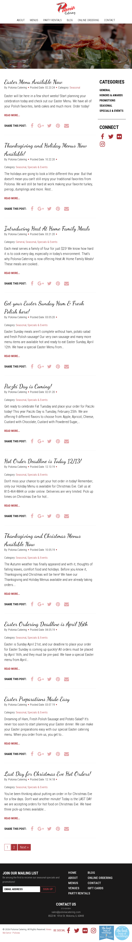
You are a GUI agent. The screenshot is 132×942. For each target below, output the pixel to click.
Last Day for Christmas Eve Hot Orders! (47, 773)
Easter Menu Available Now (33, 81)
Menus (34, 20)
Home (72, 873)
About (21, 20)
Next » (24, 847)
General (20, 242)
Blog (70, 20)
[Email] (66, 126)
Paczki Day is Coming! (28, 386)
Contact (109, 20)
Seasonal (75, 87)
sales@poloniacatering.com (66, 912)
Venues (73, 888)
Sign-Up (48, 889)
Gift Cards (95, 888)
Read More (11, 115)
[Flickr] (119, 137)
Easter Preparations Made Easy (37, 699)
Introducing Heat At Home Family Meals (47, 228)
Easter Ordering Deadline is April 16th (46, 624)
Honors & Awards (111, 95)
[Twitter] (49, 126)
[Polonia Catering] (66, 8)
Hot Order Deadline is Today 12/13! (42, 461)
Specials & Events (38, 167)
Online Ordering (88, 20)
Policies (16, 932)
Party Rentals (52, 20)
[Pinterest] (58, 126)
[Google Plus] (41, 126)
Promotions (107, 100)
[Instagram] (103, 144)
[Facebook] (32, 126)
